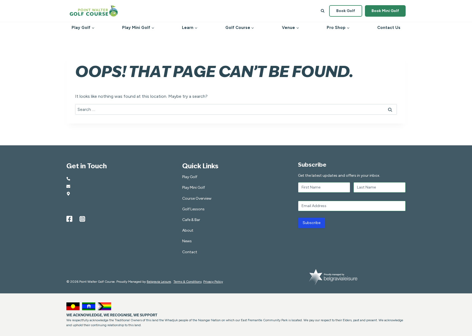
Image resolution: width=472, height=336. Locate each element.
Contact (189, 252)
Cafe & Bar (191, 219)
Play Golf (189, 177)
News (187, 241)
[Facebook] (69, 219)
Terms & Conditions (187, 282)
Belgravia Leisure (159, 282)
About (187, 230)
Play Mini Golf (193, 187)
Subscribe (311, 222)
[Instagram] (82, 219)
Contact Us (388, 27)
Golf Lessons (193, 209)
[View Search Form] (322, 11)
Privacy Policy (213, 282)
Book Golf (345, 10)
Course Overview (196, 198)
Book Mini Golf (385, 10)
